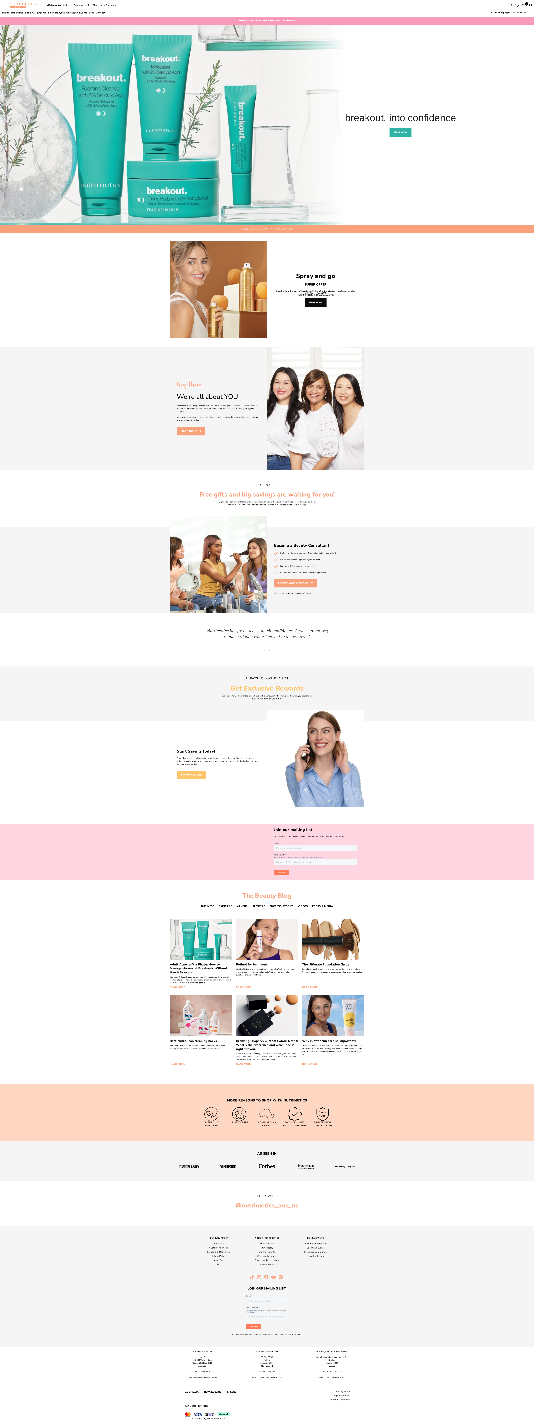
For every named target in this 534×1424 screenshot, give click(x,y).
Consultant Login (315, 1256)
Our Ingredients (267, 1251)
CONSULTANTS (315, 1238)
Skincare (225, 906)
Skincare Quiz (56, 12)
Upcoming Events (315, 1247)
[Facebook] (266, 1277)
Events (83, 12)
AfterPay (218, 1260)
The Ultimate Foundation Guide (325, 964)
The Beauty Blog (267, 895)
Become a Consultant (315, 1243)
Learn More (287, 229)
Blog (91, 12)
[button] (200, 636)
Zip (218, 1264)
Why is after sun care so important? (329, 1041)
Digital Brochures (13, 12)
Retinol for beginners (252, 964)
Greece (231, 1392)
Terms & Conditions (340, 1399)
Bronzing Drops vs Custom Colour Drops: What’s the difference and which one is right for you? (267, 1045)
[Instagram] (259, 1277)
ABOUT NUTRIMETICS (267, 1238)
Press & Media (267, 1264)
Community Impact (267, 1256)
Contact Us (218, 1243)
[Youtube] (273, 1277)
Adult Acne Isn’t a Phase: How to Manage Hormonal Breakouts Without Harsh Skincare (198, 968)
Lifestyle (258, 906)
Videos (303, 906)
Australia (192, 1392)
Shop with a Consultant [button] (105, 5)
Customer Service (218, 1247)
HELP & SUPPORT (218, 1238)
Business (207, 906)
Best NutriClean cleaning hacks (193, 1041)
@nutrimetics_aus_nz (267, 1205)
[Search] (512, 5)
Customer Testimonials (267, 1260)
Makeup (242, 906)
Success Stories (282, 906)
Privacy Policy (343, 1391)
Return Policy (219, 1256)
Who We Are (267, 1243)
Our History (267, 1247)
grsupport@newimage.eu (335, 1377)
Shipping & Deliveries (218, 1251)
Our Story (72, 12)
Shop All (30, 12)
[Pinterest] (281, 1277)
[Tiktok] (252, 1277)
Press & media (322, 906)
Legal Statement (341, 1395)
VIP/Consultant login (57, 5)
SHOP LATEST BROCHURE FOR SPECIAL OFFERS (267, 20)
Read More (177, 987)
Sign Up (42, 12)
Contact (100, 12)
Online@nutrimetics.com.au (205, 1377)
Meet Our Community (315, 1251)
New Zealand (213, 1392)
